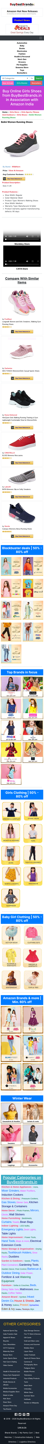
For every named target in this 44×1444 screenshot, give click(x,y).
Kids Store (6, 1398)
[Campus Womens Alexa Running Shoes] (22, 513)
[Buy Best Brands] (22, 4)
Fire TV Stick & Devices (32, 1334)
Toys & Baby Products (32, 1378)
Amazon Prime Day (10, 1405)
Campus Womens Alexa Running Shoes (17, 529)
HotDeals (27, 1399)
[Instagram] (24, 1414)
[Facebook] (16, 1414)
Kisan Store (7, 1402)
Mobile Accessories (10, 1388)
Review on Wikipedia (31, 1403)
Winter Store (28, 1392)
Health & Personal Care (11, 1371)
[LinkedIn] (28, 1414)
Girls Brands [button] (22, 83)
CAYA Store (22, 269)
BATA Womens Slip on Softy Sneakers (16, 489)
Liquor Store (28, 1351)
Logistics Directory (27, 1442)
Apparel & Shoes (9, 1337)
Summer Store (29, 1396)
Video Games (8, 1365)
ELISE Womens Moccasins (12, 455)
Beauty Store (7, 1355)
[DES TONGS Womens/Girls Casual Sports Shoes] (22, 352)
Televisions (28, 1375)
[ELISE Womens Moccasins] (22, 442)
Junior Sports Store (10, 1358)
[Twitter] (20, 1414)
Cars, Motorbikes (9, 1344)
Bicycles (6, 1341)
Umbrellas (27, 1389)
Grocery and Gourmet (32, 1344)
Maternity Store (8, 1351)
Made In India (8, 1395)
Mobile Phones (29, 1371)
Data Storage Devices (32, 1330)
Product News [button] (22, 20)
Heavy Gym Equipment (11, 1375)
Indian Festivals (29, 1355)
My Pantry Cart (26, 1433)
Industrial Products (9, 1378)
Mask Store (28, 1385)
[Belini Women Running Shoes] (22, 145)
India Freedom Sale (10, 1334)
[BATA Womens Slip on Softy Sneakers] (22, 476)
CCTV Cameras (8, 1348)
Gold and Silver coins (31, 1341)
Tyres (26, 1382)
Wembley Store (22, 244)
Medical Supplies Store (11, 1392)
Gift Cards (27, 1337)
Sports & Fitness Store (32, 1358)
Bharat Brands (11, 1433)
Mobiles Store (29, 1348)
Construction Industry (24, 1437)
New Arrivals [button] (7, 83)
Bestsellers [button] (36, 83)
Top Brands (7, 1409)
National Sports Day (10, 1330)
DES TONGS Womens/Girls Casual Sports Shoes (20, 371)
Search (39, 78)
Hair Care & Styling (10, 1362)
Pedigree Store (29, 1368)
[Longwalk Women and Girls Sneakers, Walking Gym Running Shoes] (22, 302)
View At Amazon (16, 170)
